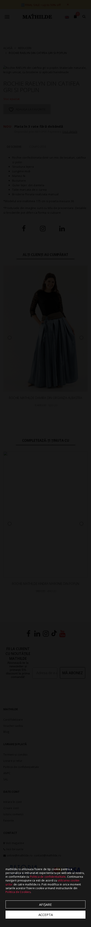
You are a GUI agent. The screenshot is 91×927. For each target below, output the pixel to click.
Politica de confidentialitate (48, 877)
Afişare (45, 904)
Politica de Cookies (18, 892)
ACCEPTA (45, 914)
